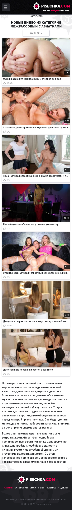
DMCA (33, 488)
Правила (51, 488)
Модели (63, 488)
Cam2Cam (36, 15)
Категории (21, 488)
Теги (41, 488)
